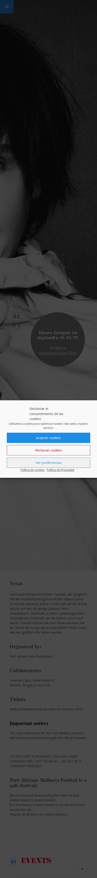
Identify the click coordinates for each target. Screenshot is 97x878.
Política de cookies (32, 470)
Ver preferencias (49, 462)
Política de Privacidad (60, 470)
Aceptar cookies (48, 437)
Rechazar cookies (48, 450)
